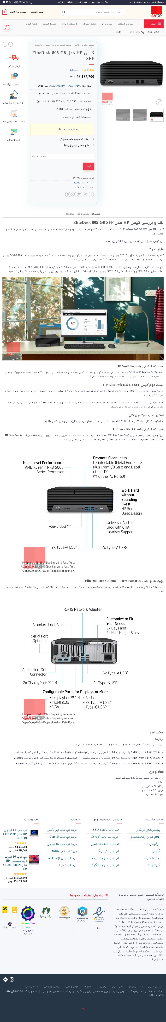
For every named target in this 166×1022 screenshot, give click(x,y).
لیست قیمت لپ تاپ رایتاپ (58, 45)
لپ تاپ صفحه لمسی (105, 844)
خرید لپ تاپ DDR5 (64, 851)
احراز (99, 928)
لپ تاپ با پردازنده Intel (62, 858)
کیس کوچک (81, 187)
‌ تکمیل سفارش (118, 986)
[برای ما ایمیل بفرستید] (7, 2)
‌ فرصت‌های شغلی (32, 986)
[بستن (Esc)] (163, 1002)
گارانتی (156, 851)
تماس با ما (135, 32)
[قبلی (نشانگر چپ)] (163, 1016)
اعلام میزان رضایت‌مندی (145, 837)
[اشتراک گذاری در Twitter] (85, 194)
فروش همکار (153, 32)
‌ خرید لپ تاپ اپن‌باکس (62, 830)
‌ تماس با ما (88, 986)
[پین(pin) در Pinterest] (73, 194)
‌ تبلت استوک (90, 24)
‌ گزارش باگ (154, 865)
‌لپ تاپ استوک (125, 24)
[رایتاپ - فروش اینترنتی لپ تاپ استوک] (147, 12)
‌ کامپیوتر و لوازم (70, 24)
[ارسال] (63, 12)
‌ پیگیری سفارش (155, 986)
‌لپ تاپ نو (107, 24)
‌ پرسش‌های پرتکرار (149, 830)
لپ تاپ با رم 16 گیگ (105, 865)
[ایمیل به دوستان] (79, 194)
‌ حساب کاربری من (136, 986)
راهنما (118, 32)
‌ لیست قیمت (50, 24)
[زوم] (159, 102)
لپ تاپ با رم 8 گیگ (106, 858)
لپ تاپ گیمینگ (108, 851)
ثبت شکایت (152, 858)
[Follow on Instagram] (10, 2)
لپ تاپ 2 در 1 (68, 865)
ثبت (89, 166)
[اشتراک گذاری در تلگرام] (68, 194)
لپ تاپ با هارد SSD (106, 830)
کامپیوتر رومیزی (81, 182)
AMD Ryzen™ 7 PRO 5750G (65, 86)
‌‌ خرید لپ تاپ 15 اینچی (62, 844)
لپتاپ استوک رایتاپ (84, 45)
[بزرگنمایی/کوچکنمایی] (153, 1002)
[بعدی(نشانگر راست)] (153, 1016)
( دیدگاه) (75, 70)
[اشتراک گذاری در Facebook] (91, 194)
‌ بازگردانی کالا (152, 844)
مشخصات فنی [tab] (83, 214)
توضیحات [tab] (95, 214)
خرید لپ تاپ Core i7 (105, 837)
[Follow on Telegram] (4, 2)
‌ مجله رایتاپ (31, 24)
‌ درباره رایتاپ (102, 986)
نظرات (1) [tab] (70, 214)
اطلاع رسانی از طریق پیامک (76, 145)
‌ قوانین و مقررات (71, 986)
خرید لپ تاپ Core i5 (63, 837)
